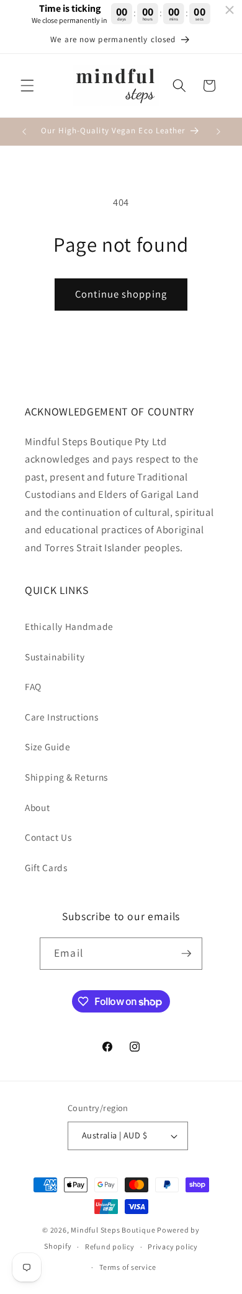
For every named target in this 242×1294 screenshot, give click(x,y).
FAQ (33, 686)
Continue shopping (121, 294)
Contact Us (48, 837)
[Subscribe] (186, 953)
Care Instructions (61, 717)
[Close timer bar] (230, 10)
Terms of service (127, 1267)
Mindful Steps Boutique (113, 1229)
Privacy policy (173, 1246)
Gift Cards (46, 867)
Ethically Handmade (69, 626)
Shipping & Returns (66, 777)
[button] (27, 85)
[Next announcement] (218, 131)
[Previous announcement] (24, 131)
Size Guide (48, 746)
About (37, 807)
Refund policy (110, 1246)
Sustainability (54, 656)
